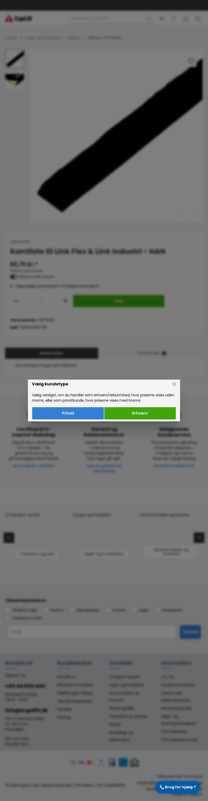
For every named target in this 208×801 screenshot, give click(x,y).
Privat (68, 413)
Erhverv (140, 413)
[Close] (174, 384)
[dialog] (104, 400)
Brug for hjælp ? (178, 787)
